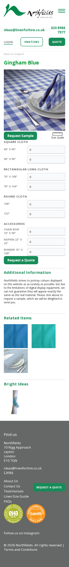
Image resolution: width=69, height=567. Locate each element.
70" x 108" (10, 176)
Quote (57, 42)
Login (8, 42)
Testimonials (14, 491)
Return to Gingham (14, 54)
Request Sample (20, 136)
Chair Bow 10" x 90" (11, 231)
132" (7, 213)
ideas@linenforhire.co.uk (24, 30)
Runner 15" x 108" (13, 251)
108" (7, 204)
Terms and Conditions (20, 549)
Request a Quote (21, 260)
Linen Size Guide (16, 496)
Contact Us (12, 486)
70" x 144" (10, 186)
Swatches (31, 42)
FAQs (8, 501)
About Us (11, 481)
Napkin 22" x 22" (13, 241)
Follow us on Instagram (21, 533)
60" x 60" (10, 149)
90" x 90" (10, 159)
